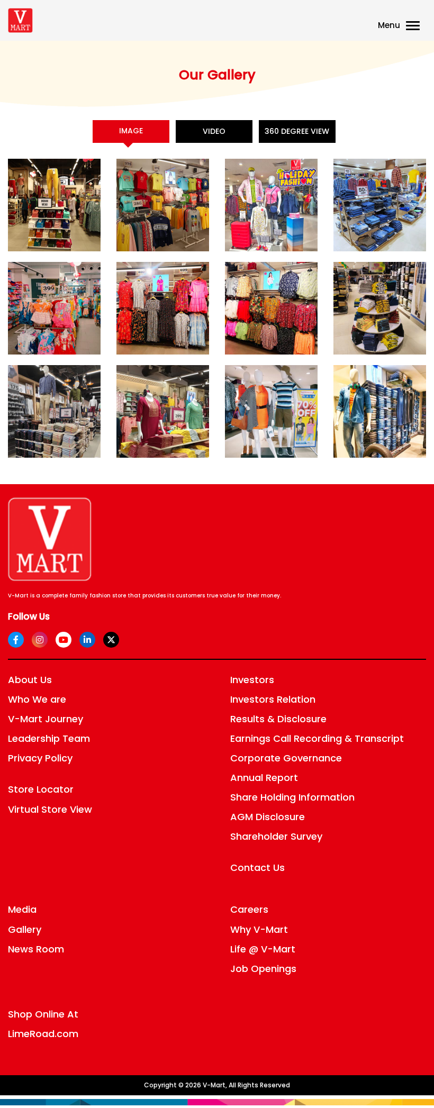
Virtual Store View (50, 809)
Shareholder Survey (276, 836)
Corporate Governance (286, 758)
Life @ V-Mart (262, 949)
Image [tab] (131, 130)
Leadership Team (49, 738)
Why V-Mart (259, 929)
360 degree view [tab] (297, 131)
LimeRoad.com (43, 1033)
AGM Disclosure (267, 816)
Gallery (24, 929)
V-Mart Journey (45, 718)
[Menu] (415, 26)
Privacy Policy (40, 758)
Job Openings (263, 968)
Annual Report (264, 777)
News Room (36, 949)
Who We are (37, 699)
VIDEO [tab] (214, 131)
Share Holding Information (292, 797)
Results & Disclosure (278, 718)
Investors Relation (272, 699)
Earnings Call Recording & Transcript (317, 738)
